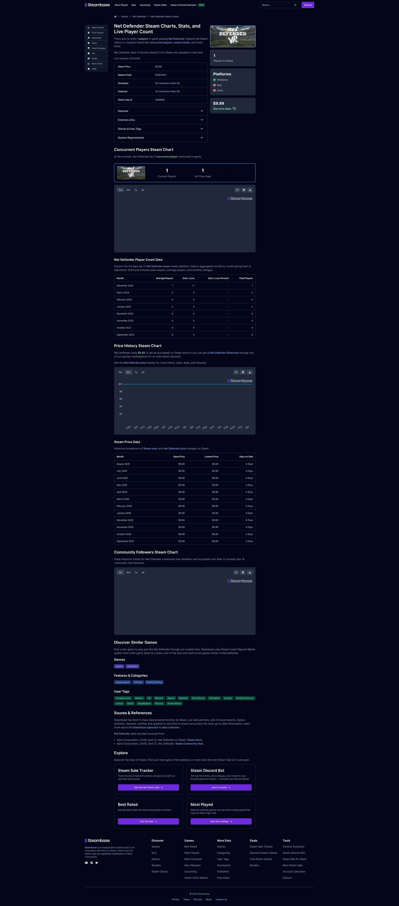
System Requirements (131, 137)
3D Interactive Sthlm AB (167, 83)
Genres (221, 846)
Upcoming (145, 5)
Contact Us (221, 899)
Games (124, 16)
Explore (308, 5)
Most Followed (193, 859)
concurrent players (161, 42)
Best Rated (190, 846)
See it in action (219, 787)
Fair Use (197, 899)
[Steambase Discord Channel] (86, 863)
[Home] (115, 16)
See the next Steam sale (146, 787)
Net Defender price (135, 362)
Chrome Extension (293, 846)
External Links (126, 119)
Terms (186, 899)
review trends (182, 42)
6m (128, 372)
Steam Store (194, 739)
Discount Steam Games (263, 852)
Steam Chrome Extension (183, 5)
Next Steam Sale (292, 865)
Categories (223, 852)
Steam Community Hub (189, 743)
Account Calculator (294, 871)
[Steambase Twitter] (96, 863)
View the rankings (219, 821)
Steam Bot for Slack (294, 859)
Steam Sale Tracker (261, 846)
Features (123, 111)
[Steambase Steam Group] (91, 863)
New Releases (192, 865)
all (143, 189)
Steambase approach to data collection (156, 727)
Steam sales (150, 448)
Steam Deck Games (196, 877)
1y (136, 189)
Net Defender (139, 16)
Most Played (121, 5)
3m (128, 189)
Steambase (90, 847)
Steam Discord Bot (294, 852)
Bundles (156, 865)
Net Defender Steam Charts (165, 16)
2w (120, 189)
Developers (224, 865)
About (209, 899)
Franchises (223, 877)
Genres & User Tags (129, 128)
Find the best (147, 821)
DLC (154, 852)
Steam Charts (160, 871)
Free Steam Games (261, 859)
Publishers (223, 871)
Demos (156, 859)
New (133, 5)
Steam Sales (160, 5)
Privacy (176, 899)
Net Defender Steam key (224, 352)
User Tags (223, 859)
